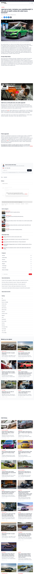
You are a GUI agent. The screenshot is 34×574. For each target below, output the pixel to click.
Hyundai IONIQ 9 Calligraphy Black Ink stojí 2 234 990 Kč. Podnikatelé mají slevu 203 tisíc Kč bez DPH (18, 245)
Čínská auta (4, 305)
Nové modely (4, 321)
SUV (8, 140)
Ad (2, 298)
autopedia (5, 177)
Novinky (3, 323)
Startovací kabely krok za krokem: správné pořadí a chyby (13, 236)
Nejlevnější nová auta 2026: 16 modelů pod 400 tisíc (14, 229)
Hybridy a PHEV (4, 313)
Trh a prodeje (4, 332)
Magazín (3, 7)
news (3, 317)
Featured (3, 311)
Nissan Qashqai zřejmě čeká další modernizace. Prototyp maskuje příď (15, 241)
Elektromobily (4, 309)
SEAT (8, 110)
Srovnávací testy (4, 326)
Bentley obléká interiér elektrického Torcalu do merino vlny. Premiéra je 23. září (16, 239)
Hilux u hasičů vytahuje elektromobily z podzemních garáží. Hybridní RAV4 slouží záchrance (18, 225)
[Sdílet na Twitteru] (6, 17)
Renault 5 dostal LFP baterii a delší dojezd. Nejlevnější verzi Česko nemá (14, 286)
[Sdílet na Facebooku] (4, 17)
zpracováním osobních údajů (12, 172)
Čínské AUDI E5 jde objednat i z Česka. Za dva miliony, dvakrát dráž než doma (15, 280)
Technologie (4, 328)
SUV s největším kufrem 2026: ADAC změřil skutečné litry (14, 216)
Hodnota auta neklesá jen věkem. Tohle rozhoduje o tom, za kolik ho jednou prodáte (19, 220)
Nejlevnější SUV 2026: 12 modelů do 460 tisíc (13, 212)
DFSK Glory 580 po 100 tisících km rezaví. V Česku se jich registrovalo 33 (14, 282)
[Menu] (32, 3)
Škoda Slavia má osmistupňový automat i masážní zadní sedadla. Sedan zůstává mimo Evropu (17, 248)
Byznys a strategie (5, 302)
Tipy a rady (4, 330)
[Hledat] (30, 3)
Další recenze (4, 307)
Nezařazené (4, 319)
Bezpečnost (4, 300)
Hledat (30, 274)
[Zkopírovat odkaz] (11, 17)
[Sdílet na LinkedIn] (9, 17)
